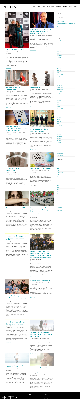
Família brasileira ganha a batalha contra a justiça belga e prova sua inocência (17, 298)
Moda (58, 187)
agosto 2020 (59, 115)
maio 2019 (59, 144)
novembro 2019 (60, 132)
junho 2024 (59, 57)
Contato (75, 6)
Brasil (58, 168)
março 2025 (59, 53)
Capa (58, 170)
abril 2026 (59, 44)
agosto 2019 (59, 138)
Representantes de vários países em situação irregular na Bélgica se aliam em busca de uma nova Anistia (41, 211)
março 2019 (59, 146)
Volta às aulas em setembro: (40, 168)
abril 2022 (59, 81)
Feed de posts (59, 207)
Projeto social (35, 87)
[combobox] (30, 2)
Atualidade (59, 163)
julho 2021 (59, 98)
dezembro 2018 (60, 153)
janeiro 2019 (59, 151)
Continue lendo (8, 107)
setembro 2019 (59, 136)
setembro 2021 (59, 93)
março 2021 (59, 104)
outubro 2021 (59, 91)
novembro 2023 (60, 64)
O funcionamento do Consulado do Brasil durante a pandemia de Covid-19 (16, 128)
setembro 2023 (59, 66)
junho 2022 (59, 78)
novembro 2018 (60, 155)
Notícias (38, 6)
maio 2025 (59, 51)
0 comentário (9, 53)
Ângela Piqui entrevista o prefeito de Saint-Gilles (65, 26)
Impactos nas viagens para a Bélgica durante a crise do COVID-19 (16, 238)
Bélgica (19, 51)
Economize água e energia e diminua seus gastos (15, 366)
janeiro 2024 (59, 61)
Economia (59, 176)
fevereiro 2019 (59, 149)
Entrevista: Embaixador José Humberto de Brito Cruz (16, 323)
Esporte (58, 181)
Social (47, 89)
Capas (43, 6)
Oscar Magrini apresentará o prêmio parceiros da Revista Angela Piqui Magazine (40, 31)
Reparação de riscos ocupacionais (13, 169)
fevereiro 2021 (59, 106)
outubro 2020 (59, 110)
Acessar (58, 206)
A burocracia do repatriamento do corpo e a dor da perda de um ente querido (41, 370)
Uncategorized (59, 200)
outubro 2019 (59, 134)
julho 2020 (59, 117)
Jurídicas (15, 243)
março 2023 (59, 72)
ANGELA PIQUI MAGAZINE (15, 50)
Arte (58, 161)
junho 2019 (59, 142)
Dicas (12, 243)
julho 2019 (59, 140)
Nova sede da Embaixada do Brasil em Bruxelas (40, 130)
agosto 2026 (59, 40)
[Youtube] (11, 2)
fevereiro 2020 (59, 125)
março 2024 (59, 59)
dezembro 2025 (60, 47)
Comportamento (14, 213)
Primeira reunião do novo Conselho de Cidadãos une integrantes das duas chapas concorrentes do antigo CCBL (40, 254)
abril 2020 (59, 121)
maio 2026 (59, 42)
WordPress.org (59, 210)
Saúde (15, 174)
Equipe (70, 6)
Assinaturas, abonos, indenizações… (13, 88)
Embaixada (20, 132)
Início (34, 6)
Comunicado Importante (61, 31)
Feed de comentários (61, 208)
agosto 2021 (59, 95)
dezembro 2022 (60, 74)
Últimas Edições (50, 6)
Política (39, 260)
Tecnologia (59, 198)
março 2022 (59, 83)
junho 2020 (59, 119)
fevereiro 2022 (59, 85)
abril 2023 (59, 70)
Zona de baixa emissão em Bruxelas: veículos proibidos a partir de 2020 (41, 334)
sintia (8, 51)
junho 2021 (59, 100)
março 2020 (59, 123)
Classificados (58, 6)
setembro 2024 (59, 55)
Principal (58, 191)
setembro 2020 (59, 112)
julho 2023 (59, 68)
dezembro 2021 (60, 87)
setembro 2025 (59, 49)
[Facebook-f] (5, 2)
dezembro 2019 (60, 129)
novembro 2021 (60, 89)
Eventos (65, 6)
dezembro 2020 (60, 108)
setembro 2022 (59, 76)
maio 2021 (59, 102)
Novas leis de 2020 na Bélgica (40, 281)
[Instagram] (8, 2)
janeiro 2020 (59, 127)
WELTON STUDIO (60, 29)
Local (23, 51)
